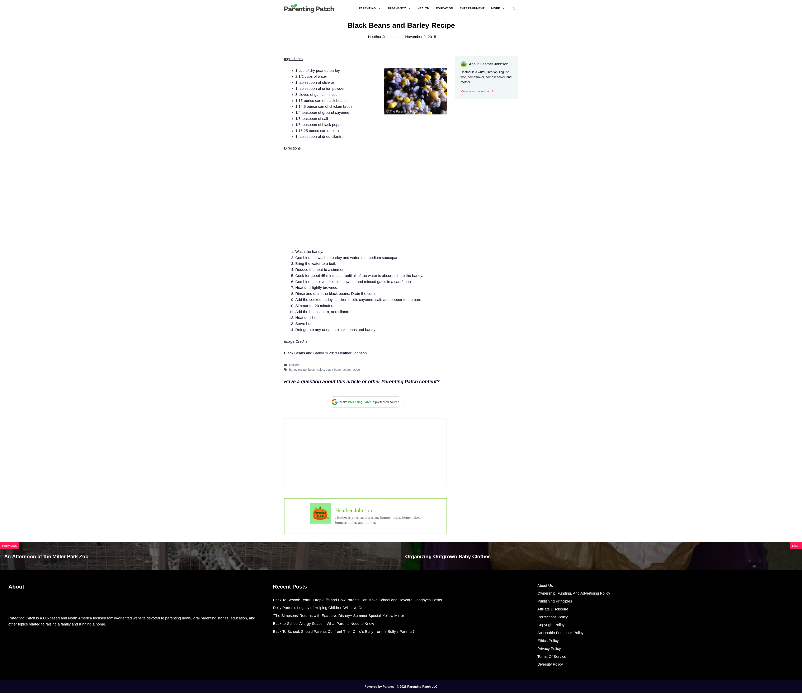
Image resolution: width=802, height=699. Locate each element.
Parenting (367, 8)
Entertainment (472, 8)
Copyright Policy (551, 625)
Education (444, 8)
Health (423, 8)
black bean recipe (338, 369)
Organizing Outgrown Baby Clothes (448, 556)
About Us (545, 586)
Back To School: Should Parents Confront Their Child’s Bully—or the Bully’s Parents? (344, 631)
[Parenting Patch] (309, 8)
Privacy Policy (549, 649)
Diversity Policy (550, 664)
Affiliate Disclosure (552, 609)
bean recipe (316, 369)
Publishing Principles (554, 601)
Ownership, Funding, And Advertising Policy (573, 593)
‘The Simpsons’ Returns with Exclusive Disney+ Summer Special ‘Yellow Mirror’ (339, 616)
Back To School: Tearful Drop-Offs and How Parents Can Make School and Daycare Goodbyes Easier (357, 600)
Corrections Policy (552, 617)
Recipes (294, 365)
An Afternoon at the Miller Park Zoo (46, 556)
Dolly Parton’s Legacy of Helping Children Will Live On (318, 608)
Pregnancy (396, 8)
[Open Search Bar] (513, 8)
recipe (356, 369)
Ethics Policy (548, 641)
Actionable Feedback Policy (560, 633)
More (495, 8)
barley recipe (298, 369)
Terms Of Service (551, 657)
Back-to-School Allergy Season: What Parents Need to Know (323, 624)
